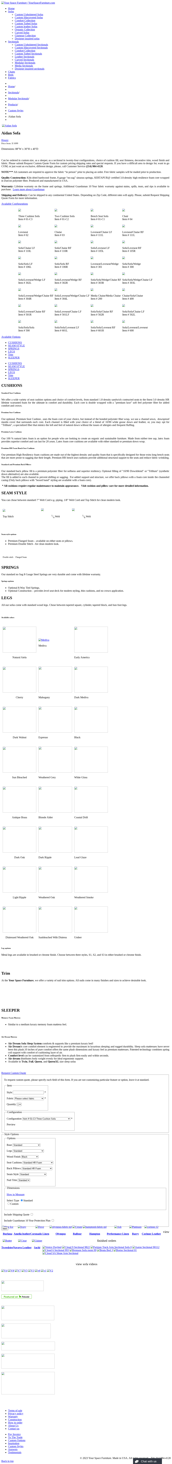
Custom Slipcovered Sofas (29, 17)
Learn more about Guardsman (29, 189)
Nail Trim (12, 1180)
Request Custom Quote (13, 1073)
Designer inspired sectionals (29, 68)
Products (12, 104)
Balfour (77, 1233)
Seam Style (13, 1174)
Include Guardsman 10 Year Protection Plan (27, 1220)
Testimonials (14, 1452)
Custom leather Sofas (26, 26)
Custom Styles (15, 110)
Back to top (7, 1461)
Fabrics (12, 77)
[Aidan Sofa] (9, 125)
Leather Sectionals (24, 56)
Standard (28, 1200)
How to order (15, 1422)
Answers (12, 1449)
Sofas (11, 11)
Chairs (11, 71)
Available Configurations (14, 203)
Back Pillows (14, 1168)
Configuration (14, 1118)
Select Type (13, 1200)
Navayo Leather (22, 1247)
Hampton (94, 1233)
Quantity (11, 1104)
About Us (13, 1425)
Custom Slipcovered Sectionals (31, 47)
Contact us (13, 1428)
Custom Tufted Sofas (26, 23)
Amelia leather (22, 1233)
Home (11, 8)
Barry (135, 1233)
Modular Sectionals (25, 62)
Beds (10, 74)
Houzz (4, 140)
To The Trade (15, 1437)
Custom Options (16, 1440)
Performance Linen (118, 1233)
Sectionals (13, 41)
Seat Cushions (14, 1162)
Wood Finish (13, 1156)
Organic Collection (25, 29)
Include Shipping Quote (16, 1214)
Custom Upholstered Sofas (29, 14)
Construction (15, 1419)
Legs (9, 1150)
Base (9, 1144)
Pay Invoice (14, 1434)
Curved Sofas (22, 32)
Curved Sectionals (24, 59)
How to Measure (16, 1194)
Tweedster (7, 1247)
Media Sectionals (24, 65)
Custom (14, 1203)
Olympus (61, 1233)
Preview (11, 1124)
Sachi (37, 1247)
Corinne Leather (151, 1233)
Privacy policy (15, 1413)
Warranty (13, 1416)
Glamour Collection (25, 35)
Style (9, 1092)
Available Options (10, 336)
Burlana (7, 1233)
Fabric (10, 1098)
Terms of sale (15, 1410)
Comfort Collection (25, 20)
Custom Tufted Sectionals (28, 53)
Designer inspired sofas (27, 38)
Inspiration (13, 1443)
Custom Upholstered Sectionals (31, 44)
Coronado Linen (39, 1233)
